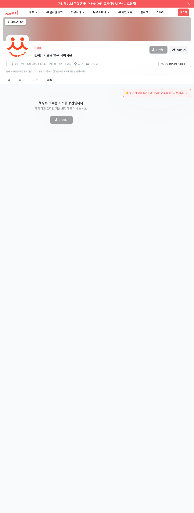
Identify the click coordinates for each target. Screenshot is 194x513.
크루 (35, 80)
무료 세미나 (99, 12)
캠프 (31, 12)
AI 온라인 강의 (54, 12)
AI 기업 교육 (125, 12)
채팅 (49, 80)
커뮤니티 (76, 12)
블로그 (144, 12)
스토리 (160, 12)
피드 (21, 80)
